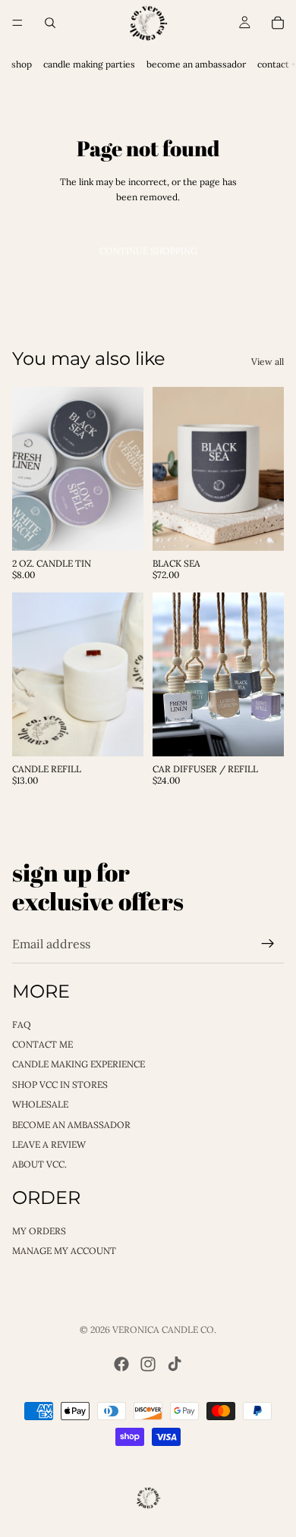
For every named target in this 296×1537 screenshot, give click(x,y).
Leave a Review (49, 1144)
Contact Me (42, 1044)
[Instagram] (148, 1364)
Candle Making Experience (78, 1064)
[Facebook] (121, 1364)
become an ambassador (196, 64)
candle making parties (89, 64)
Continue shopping (148, 250)
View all (267, 361)
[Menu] (17, 22)
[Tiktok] (174, 1364)
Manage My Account (64, 1250)
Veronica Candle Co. (164, 1329)
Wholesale (40, 1104)
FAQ (21, 1023)
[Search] (50, 22)
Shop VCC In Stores (60, 1084)
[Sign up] (268, 944)
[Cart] (277, 22)
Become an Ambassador (71, 1124)
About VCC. (39, 1164)
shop (21, 64)
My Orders (39, 1230)
